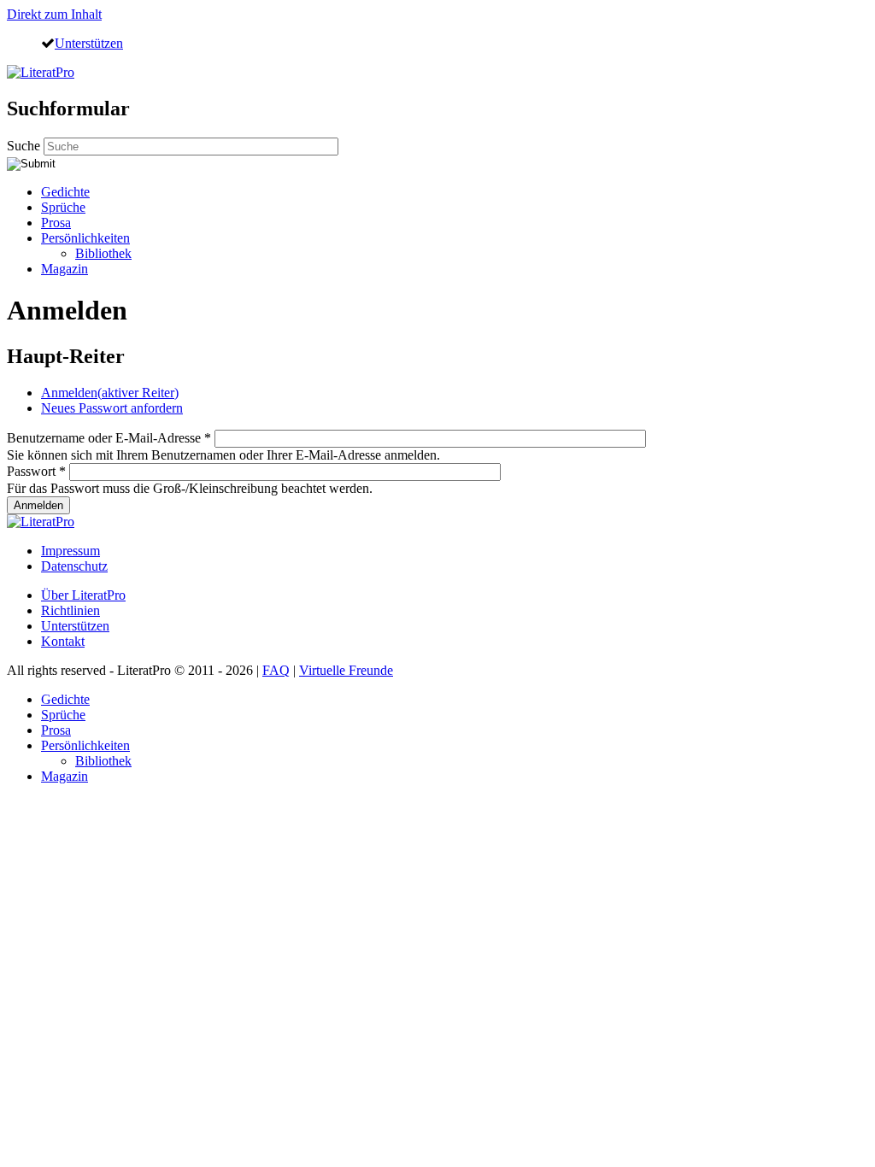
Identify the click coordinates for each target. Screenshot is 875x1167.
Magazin (64, 268)
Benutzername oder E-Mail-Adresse (109, 438)
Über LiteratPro (83, 595)
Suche (25, 145)
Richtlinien (70, 610)
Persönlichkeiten (85, 238)
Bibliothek (103, 253)
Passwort (36, 471)
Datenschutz (74, 566)
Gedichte (65, 192)
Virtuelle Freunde (346, 670)
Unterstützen (89, 43)
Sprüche (63, 207)
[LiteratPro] (40, 72)
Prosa (56, 222)
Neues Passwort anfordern (112, 408)
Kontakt (63, 641)
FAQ (276, 670)
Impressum (70, 550)
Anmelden (110, 392)
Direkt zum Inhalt (54, 14)
